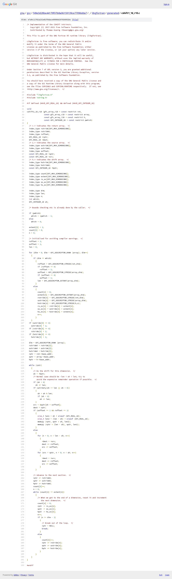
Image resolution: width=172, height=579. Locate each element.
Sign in (166, 4)
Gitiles (16, 575)
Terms (31, 575)
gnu (22, 13)
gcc (29, 13)
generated (113, 13)
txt (160, 575)
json (167, 575)
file (75, 20)
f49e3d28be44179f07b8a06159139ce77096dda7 (60, 13)
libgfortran (98, 13)
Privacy (23, 575)
